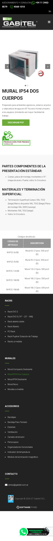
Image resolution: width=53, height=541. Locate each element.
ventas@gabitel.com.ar (18, 485)
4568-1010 (19, 6)
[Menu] (49, 22)
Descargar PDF (16, 122)
